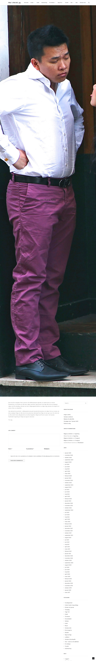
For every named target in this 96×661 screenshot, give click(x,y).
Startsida (26, 2)
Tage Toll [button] (60, 2)
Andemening (44, 2)
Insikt (38, 2)
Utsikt (32, 2)
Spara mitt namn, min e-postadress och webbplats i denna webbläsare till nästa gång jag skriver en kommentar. (35, 456)
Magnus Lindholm (57, 203)
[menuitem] (26, 2)
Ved (71, 2)
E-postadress (30, 448)
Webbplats (46, 448)
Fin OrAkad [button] (51, 2)
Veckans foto (83, 2)
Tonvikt (66, 2)
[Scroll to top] (93, 658)
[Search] (76, 403)
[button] (89, 2)
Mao (77, 2)
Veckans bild (45, 203)
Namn (10, 448)
